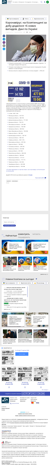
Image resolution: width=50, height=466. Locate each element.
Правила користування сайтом (25, 413)
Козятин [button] (9, 3)
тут (33, 421)
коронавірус (15, 181)
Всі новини (15, 2)
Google (30, 175)
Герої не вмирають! (14, 18)
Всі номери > (45, 389)
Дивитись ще (44, 274)
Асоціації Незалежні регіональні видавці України (21, 422)
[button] (36, 279)
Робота (27, 18)
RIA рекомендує (40, 283)
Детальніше (12, 401)
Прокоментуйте (40, 178)
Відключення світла (39, 18)
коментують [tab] (24, 234)
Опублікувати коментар (9, 225)
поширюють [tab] (24, 237)
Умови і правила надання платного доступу (25, 415)
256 (30, 32)
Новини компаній (5, 408)
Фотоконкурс (35, 2)
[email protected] (6, 463)
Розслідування (28, 2)
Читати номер (22, 354)
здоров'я (9, 181)
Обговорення (21, 2)
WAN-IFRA (4, 424)
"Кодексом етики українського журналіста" (27, 419)
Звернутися (22, 401)
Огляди (3, 410)
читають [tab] (36, 234)
